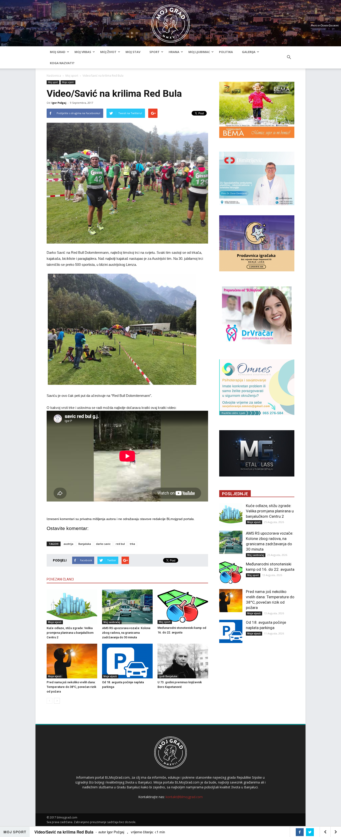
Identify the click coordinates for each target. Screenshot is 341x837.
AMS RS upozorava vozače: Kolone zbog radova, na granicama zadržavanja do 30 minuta (126, 632)
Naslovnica (54, 76)
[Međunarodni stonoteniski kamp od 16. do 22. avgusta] (183, 606)
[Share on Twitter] (310, 832)
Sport (154, 52)
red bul (120, 543)
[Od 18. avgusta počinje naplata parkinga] (127, 661)
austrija (68, 543)
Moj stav (132, 52)
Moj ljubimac (199, 52)
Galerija (248, 52)
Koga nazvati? (62, 63)
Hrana (174, 52)
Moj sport (71, 76)
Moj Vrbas (82, 52)
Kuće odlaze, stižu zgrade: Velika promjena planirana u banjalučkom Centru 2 (70, 632)
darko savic (103, 543)
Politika (226, 52)
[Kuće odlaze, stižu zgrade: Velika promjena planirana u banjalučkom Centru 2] (72, 606)
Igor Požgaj (58, 102)
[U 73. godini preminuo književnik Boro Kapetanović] (183, 661)
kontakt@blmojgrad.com (184, 797)
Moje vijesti (68, 82)
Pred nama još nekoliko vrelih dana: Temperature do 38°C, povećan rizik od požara (71, 686)
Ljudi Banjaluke (168, 676)
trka (132, 543)
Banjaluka (84, 543)
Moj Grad (57, 52)
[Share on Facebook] (300, 832)
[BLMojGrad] (170, 21)
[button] (288, 57)
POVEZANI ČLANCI (60, 579)
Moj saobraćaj (111, 622)
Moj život (108, 52)
